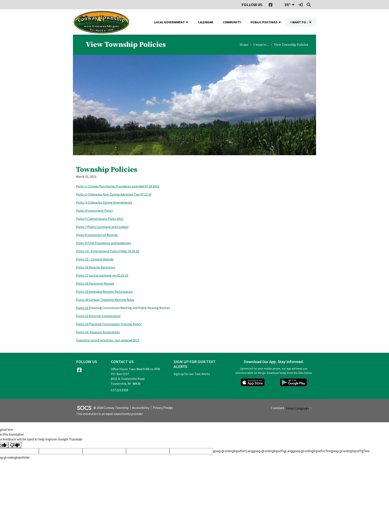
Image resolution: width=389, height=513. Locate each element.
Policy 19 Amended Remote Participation (104, 292)
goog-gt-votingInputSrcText (312, 451)
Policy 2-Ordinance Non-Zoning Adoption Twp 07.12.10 (113, 194)
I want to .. (261, 45)
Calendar (205, 22)
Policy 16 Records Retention (95, 267)
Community (232, 22)
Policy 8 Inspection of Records (97, 235)
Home (244, 45)
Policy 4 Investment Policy (94, 210)
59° (287, 4)
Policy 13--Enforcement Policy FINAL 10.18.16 (107, 251)
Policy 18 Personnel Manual (95, 283)
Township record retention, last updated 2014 (107, 340)
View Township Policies (291, 45)
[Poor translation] (14, 445)
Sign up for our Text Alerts (192, 374)
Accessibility (140, 408)
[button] (188, 22)
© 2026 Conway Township (111, 408)
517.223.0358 (119, 390)
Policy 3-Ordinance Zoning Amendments (104, 202)
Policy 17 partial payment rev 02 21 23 (102, 275)
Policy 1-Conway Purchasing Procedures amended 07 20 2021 (117, 186)
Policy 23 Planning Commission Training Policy (109, 324)
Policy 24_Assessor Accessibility (98, 332)
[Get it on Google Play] (293, 382)
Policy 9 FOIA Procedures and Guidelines (103, 243)
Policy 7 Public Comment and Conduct (102, 227)
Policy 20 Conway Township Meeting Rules (105, 300)
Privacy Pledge (163, 408)
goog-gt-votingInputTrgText (350, 451)
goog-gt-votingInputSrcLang (233, 451)
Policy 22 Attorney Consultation (98, 316)
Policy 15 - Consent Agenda (94, 259)
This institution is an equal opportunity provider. (109, 414)
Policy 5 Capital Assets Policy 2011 (99, 219)
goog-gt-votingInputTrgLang (273, 451)
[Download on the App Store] (252, 382)
